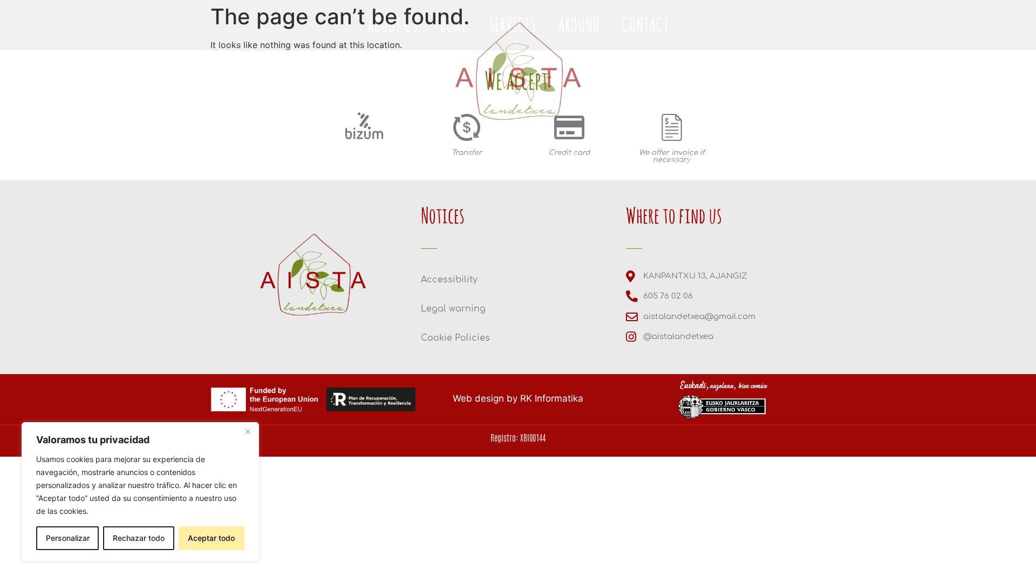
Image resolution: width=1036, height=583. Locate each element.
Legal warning (453, 309)
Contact (624, 160)
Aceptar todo (211, 538)
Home (432, 160)
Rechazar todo (139, 538)
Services (491, 160)
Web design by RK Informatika (518, 398)
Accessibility (449, 279)
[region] (140, 491)
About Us (371, 160)
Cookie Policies (455, 338)
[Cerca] (247, 431)
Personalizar (68, 538)
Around (558, 160)
